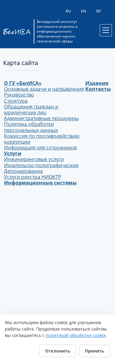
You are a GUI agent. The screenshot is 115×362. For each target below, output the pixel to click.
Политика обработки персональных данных (31, 127)
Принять (94, 351)
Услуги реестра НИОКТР (32, 177)
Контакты (98, 89)
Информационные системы (40, 182)
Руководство (19, 94)
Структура (16, 100)
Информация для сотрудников (40, 147)
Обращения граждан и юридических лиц (31, 109)
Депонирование (23, 171)
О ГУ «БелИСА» (23, 83)
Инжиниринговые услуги (34, 159)
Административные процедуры (41, 118)
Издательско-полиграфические (41, 165)
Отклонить (57, 351)
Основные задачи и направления (44, 89)
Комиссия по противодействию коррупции (41, 139)
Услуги (12, 153)
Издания (96, 83)
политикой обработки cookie (76, 335)
